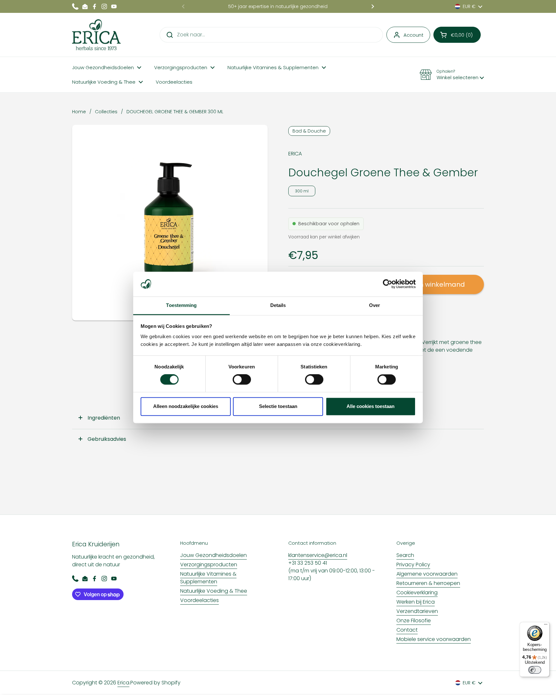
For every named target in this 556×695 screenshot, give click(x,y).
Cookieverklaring (417, 592)
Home (79, 111)
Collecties (106, 111)
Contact (407, 630)
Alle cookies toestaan (370, 406)
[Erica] (96, 34)
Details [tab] (278, 305)
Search (405, 555)
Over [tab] (374, 305)
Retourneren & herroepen (428, 583)
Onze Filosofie (413, 620)
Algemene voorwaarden (427, 574)
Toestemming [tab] (181, 305)
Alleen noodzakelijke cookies (185, 406)
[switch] (242, 380)
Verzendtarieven (417, 611)
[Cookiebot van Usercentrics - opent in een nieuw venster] (387, 284)
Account (413, 35)
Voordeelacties (199, 600)
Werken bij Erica (415, 602)
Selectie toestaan (278, 406)
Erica (123, 682)
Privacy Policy (413, 564)
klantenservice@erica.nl (317, 555)
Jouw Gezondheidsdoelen (213, 555)
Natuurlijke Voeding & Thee (213, 591)
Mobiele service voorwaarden (433, 639)
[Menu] (546, 626)
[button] (457, 35)
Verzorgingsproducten (208, 564)
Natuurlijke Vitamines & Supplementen (208, 577)
